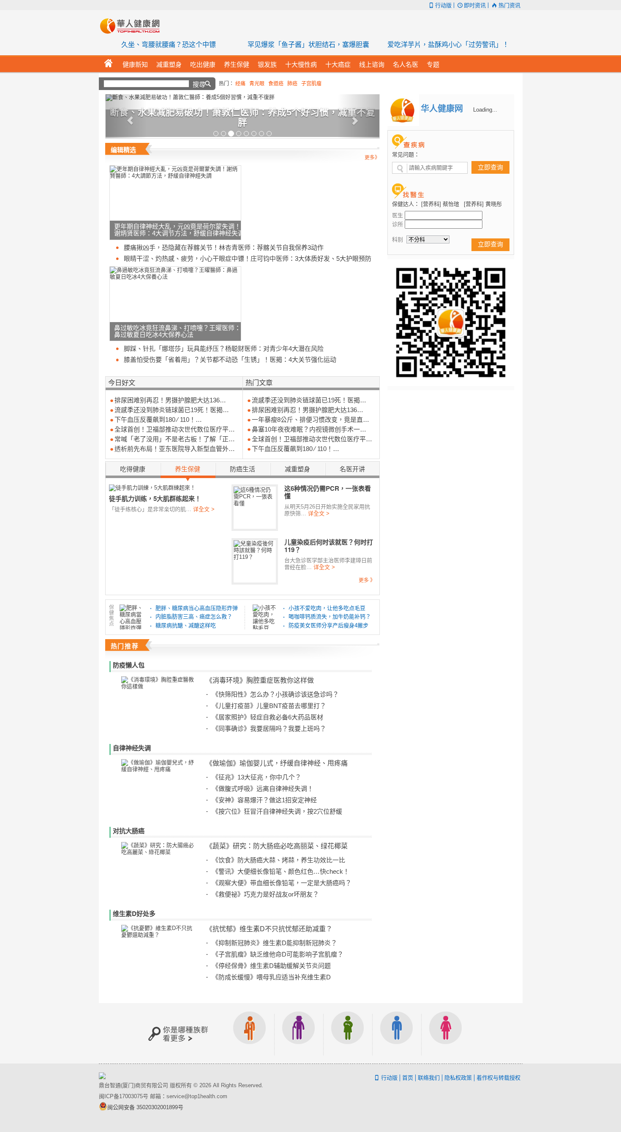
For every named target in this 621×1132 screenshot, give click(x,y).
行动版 (443, 5)
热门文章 (258, 382)
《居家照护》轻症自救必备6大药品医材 (267, 717)
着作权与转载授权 (498, 1078)
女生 (445, 1033)
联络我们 (429, 1078)
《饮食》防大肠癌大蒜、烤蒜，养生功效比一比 (278, 860)
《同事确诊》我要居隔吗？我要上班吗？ (269, 728)
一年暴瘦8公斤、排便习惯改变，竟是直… (310, 419)
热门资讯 (509, 5)
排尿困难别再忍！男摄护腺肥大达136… (170, 400)
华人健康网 (132, 25)
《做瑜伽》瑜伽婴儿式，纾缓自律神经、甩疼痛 (277, 763)
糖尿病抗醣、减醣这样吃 (185, 625)
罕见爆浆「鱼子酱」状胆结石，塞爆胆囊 (308, 44)
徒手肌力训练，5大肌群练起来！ (155, 498)
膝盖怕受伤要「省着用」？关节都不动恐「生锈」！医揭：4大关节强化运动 (230, 359)
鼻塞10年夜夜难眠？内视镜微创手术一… (309, 429)
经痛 (240, 84)
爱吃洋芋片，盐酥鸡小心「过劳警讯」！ (448, 44)
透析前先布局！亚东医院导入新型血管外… (174, 448)
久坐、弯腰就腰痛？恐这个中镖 (168, 44)
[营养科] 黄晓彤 (483, 204)
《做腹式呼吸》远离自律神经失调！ (262, 788)
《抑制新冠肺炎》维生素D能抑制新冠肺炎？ (274, 942)
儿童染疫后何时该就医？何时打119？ (328, 546)
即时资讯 (475, 5)
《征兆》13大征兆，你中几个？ (256, 777)
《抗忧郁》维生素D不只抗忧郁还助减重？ (269, 928)
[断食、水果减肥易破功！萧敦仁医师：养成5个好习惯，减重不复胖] (242, 97)
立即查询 (490, 167)
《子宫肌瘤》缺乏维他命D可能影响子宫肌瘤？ (277, 954)
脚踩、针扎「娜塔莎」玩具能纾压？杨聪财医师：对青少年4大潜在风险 (224, 348)
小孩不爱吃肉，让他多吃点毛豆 (327, 608)
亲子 (347, 1033)
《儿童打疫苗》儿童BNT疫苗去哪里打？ (269, 705)
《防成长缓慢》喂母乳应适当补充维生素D (271, 977)
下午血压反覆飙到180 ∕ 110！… (158, 419)
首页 (407, 1078)
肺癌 (292, 84)
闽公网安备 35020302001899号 (145, 1107)
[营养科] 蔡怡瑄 (440, 204)
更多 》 (367, 580)
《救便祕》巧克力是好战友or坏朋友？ (265, 894)
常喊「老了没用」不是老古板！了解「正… (174, 439)
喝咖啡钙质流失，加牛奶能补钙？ (330, 616)
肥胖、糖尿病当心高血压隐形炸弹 (196, 608)
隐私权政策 (458, 1078)
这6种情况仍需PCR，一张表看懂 (327, 492)
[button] (126, 116)
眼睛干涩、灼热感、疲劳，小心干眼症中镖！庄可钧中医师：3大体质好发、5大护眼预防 (247, 258)
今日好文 (121, 382)
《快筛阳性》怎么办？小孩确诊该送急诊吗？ (275, 694)
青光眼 (256, 84)
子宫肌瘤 (311, 84)
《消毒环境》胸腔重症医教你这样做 (260, 680)
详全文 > (204, 509)
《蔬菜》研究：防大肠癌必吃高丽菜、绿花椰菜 (277, 845)
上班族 (249, 1033)
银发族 (298, 1033)
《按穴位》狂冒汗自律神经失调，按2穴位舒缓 (277, 811)
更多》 (372, 157)
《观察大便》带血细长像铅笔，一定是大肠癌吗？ (281, 882)
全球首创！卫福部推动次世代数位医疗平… (174, 429)
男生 (396, 1033)
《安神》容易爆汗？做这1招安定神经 (264, 800)
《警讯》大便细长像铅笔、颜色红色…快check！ (280, 871)
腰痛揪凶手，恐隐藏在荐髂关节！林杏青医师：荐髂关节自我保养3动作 (224, 247)
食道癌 (275, 84)
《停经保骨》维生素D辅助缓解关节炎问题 (271, 965)
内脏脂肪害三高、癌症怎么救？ (193, 616)
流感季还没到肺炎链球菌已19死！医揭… (171, 409)
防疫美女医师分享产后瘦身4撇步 (328, 625)
